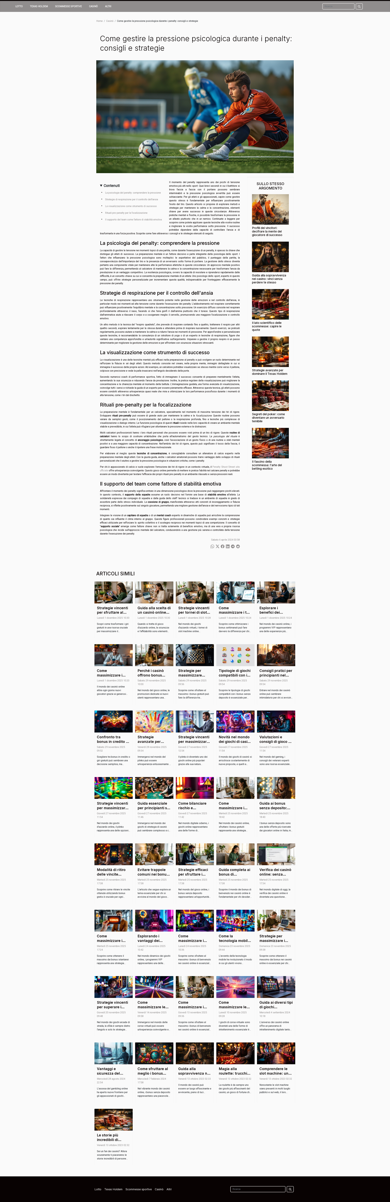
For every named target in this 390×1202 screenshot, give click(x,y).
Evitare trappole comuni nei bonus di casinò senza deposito (153, 877)
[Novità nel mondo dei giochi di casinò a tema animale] (235, 721)
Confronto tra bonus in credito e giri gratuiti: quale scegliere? (112, 744)
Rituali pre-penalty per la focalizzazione (126, 212)
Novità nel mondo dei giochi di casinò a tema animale (235, 741)
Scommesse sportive (68, 6)
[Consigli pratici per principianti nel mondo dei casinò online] (276, 654)
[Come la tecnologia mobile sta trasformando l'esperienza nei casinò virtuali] (235, 920)
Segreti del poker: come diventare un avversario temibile (268, 417)
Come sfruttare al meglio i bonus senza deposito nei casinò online (154, 1076)
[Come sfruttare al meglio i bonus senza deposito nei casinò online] (154, 1053)
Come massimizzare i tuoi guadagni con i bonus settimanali (235, 615)
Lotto (19, 6)
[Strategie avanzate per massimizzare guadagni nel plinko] (154, 721)
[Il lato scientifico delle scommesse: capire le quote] (270, 304)
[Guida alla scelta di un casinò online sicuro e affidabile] (154, 592)
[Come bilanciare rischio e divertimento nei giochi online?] (195, 787)
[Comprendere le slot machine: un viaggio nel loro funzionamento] (276, 1053)
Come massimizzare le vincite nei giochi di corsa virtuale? (234, 1009)
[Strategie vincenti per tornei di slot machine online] (195, 592)
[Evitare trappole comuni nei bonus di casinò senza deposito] (154, 854)
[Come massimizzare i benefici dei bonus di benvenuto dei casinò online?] (113, 654)
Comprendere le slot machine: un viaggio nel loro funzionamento (273, 1076)
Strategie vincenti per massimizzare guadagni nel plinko (193, 744)
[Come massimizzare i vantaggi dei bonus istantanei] (113, 920)
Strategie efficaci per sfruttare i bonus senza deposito (193, 877)
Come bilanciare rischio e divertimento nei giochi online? (192, 810)
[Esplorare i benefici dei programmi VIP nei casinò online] (276, 592)
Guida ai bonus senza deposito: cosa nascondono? (275, 808)
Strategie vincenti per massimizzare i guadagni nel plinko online (113, 810)
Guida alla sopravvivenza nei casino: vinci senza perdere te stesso (269, 279)
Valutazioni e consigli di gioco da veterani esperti (276, 741)
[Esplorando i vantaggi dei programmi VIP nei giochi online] (154, 920)
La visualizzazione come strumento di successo (131, 206)
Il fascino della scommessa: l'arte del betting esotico (267, 465)
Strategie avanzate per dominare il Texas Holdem (269, 372)
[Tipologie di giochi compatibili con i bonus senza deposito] (235, 654)
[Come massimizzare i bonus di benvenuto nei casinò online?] (195, 920)
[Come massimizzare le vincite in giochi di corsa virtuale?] (154, 986)
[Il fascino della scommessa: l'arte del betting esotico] (270, 443)
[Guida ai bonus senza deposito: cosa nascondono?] (276, 787)
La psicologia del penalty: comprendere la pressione (133, 192)
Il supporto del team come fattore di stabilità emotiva (133, 219)
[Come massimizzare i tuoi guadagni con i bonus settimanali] (235, 592)
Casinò (93, 6)
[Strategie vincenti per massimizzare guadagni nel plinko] (195, 721)
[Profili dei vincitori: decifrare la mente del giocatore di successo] (270, 209)
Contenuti (112, 186)
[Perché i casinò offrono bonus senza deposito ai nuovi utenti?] (154, 654)
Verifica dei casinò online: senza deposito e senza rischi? (275, 877)
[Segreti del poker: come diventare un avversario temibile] (270, 395)
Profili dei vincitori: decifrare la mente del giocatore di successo (267, 231)
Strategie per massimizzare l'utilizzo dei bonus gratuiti (194, 678)
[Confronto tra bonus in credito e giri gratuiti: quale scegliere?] (113, 721)
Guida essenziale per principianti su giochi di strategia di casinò (153, 810)
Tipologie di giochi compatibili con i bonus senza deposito (234, 678)
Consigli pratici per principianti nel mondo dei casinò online (275, 678)
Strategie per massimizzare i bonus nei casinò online (274, 943)
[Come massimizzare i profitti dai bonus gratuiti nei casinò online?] (235, 787)
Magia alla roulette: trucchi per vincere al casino (233, 1076)
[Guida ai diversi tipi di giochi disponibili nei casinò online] (276, 986)
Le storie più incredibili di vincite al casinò (111, 1139)
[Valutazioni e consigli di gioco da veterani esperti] (276, 721)
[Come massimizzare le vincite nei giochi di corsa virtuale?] (235, 986)
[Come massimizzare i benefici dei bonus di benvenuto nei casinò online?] (195, 986)
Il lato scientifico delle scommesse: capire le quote (267, 326)
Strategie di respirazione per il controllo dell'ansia (131, 199)
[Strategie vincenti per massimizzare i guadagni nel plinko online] (113, 787)
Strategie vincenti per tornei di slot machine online (193, 612)
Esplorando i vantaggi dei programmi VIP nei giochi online (154, 943)
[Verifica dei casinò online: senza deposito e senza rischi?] (276, 854)
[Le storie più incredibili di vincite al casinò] (113, 1119)
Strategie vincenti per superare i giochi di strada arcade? (112, 1009)
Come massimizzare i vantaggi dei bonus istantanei (111, 943)
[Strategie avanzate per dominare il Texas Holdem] (270, 351)
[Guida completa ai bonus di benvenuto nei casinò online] (235, 854)
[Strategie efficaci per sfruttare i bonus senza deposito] (195, 854)
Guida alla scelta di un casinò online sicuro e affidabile (154, 612)
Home (99, 21)
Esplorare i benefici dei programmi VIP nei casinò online (275, 615)
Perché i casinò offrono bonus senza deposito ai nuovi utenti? (153, 678)
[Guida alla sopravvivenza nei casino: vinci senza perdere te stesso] (270, 256)
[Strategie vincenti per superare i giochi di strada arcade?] (113, 986)
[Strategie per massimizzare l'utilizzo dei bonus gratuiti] (195, 654)
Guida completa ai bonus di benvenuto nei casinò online (234, 877)
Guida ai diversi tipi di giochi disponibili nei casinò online (276, 1009)
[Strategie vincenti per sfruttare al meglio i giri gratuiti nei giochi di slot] (113, 592)
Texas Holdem (39, 6)
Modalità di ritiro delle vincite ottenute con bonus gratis (111, 877)
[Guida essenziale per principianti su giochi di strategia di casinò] (154, 787)
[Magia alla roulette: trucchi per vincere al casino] (235, 1053)
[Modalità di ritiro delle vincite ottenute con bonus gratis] (113, 854)
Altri (108, 6)
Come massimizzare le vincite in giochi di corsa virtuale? (153, 1009)
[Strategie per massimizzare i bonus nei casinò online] (276, 920)
